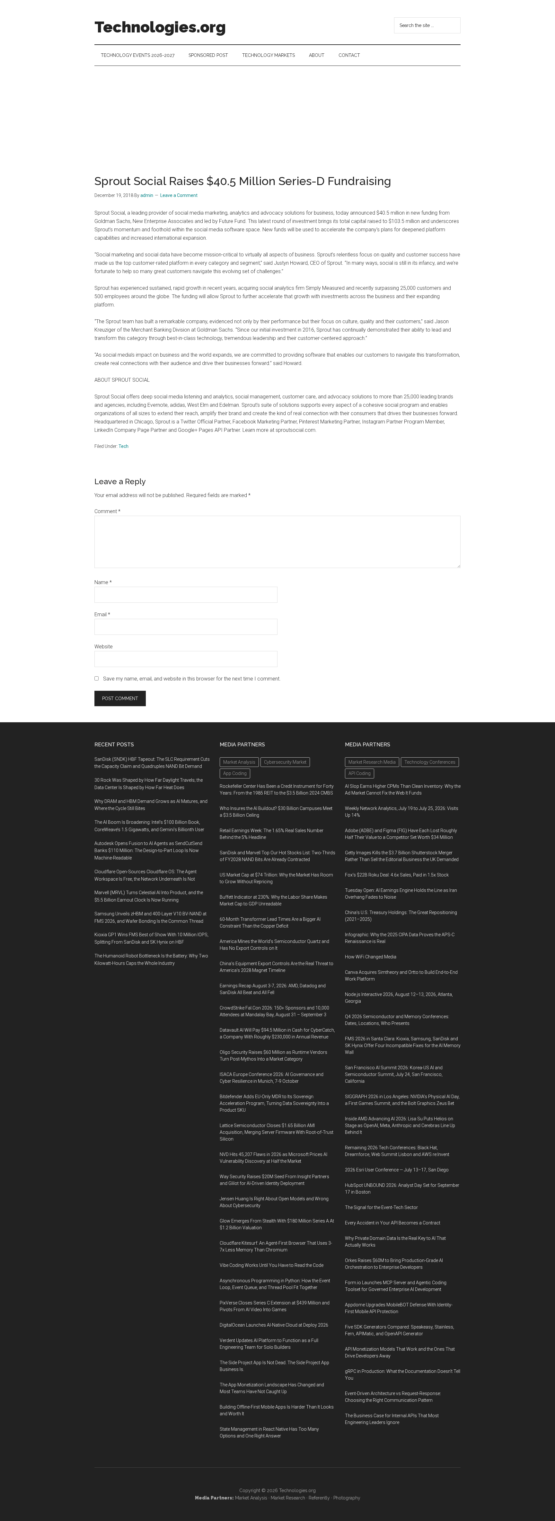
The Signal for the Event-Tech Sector (381, 1207)
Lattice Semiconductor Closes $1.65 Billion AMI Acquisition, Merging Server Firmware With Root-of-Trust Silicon (276, 1132)
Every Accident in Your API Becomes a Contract (392, 1222)
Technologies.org (160, 27)
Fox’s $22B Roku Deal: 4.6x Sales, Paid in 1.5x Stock (397, 874)
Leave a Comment (179, 195)
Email (102, 614)
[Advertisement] (277, 114)
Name (103, 582)
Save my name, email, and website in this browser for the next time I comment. (192, 679)
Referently (319, 1497)
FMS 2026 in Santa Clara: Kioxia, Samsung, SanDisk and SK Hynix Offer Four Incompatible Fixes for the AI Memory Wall (403, 1045)
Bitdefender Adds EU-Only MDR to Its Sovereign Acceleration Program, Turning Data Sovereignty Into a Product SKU (274, 1103)
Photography (346, 1497)
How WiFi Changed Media (370, 956)
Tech (123, 446)
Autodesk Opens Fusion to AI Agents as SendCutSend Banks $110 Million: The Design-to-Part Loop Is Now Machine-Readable (148, 851)
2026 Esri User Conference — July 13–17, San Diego (397, 1169)
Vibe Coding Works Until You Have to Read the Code (271, 1265)
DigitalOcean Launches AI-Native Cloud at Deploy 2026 (274, 1325)
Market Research (288, 1497)
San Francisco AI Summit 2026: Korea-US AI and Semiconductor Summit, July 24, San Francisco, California (394, 1074)
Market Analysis (251, 1497)
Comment (107, 511)
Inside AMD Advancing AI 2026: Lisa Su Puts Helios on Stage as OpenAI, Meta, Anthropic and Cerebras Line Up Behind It (400, 1125)
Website (103, 647)
